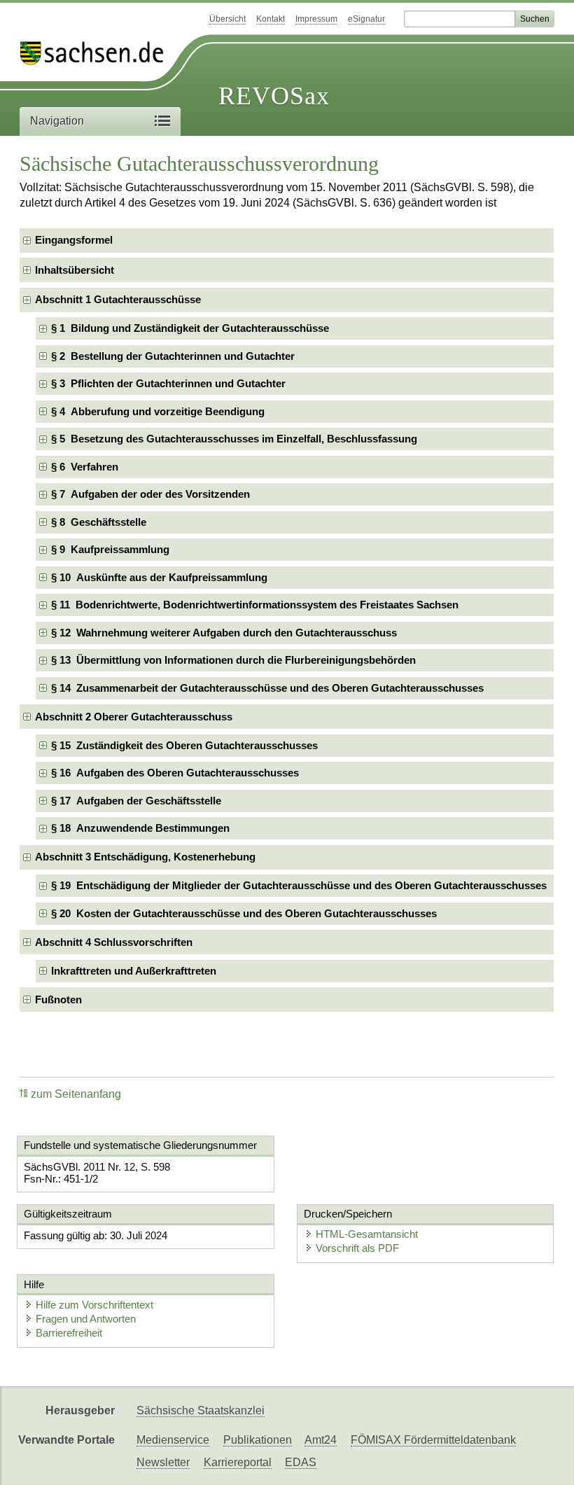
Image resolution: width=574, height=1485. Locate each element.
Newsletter (163, 1462)
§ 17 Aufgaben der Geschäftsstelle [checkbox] (136, 801)
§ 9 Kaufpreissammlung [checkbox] (110, 549)
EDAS (300, 1462)
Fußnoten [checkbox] (58, 999)
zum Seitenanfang (76, 1094)
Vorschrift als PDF (357, 1248)
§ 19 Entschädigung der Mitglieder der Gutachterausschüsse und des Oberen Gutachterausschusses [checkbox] (299, 885)
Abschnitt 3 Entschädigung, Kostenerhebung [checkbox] (145, 857)
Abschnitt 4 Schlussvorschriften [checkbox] (113, 942)
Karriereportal (238, 1462)
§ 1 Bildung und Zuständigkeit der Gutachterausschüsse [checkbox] (190, 328)
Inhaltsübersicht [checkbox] (74, 270)
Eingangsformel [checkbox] (74, 240)
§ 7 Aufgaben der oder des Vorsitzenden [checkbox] (150, 494)
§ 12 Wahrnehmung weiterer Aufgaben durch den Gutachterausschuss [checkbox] (224, 633)
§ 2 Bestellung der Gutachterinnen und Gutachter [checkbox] (173, 356)
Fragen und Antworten (86, 1319)
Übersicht (227, 19)
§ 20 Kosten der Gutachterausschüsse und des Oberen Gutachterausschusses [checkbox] (244, 913)
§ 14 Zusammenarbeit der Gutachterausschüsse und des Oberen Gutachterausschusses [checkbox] (267, 688)
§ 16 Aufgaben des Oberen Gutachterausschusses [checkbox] (175, 773)
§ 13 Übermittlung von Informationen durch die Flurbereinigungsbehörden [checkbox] (233, 660)
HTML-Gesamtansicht (367, 1234)
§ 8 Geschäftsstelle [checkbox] (98, 522)
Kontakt (270, 19)
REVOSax (274, 96)
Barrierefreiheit (69, 1333)
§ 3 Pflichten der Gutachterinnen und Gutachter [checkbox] (168, 383)
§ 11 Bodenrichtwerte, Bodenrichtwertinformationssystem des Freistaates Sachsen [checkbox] (254, 605)
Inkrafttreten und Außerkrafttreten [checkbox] (133, 971)
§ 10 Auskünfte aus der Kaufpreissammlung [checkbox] (159, 577)
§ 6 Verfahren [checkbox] (84, 467)
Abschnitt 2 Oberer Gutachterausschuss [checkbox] (133, 717)
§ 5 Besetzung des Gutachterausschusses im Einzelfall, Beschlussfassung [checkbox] (234, 439)
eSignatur (366, 19)
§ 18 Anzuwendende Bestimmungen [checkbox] (140, 828)
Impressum (316, 19)
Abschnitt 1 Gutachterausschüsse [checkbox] (118, 299)
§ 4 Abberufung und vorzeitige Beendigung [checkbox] (158, 411)
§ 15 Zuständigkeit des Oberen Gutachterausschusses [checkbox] (184, 745)
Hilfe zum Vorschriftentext (94, 1305)
